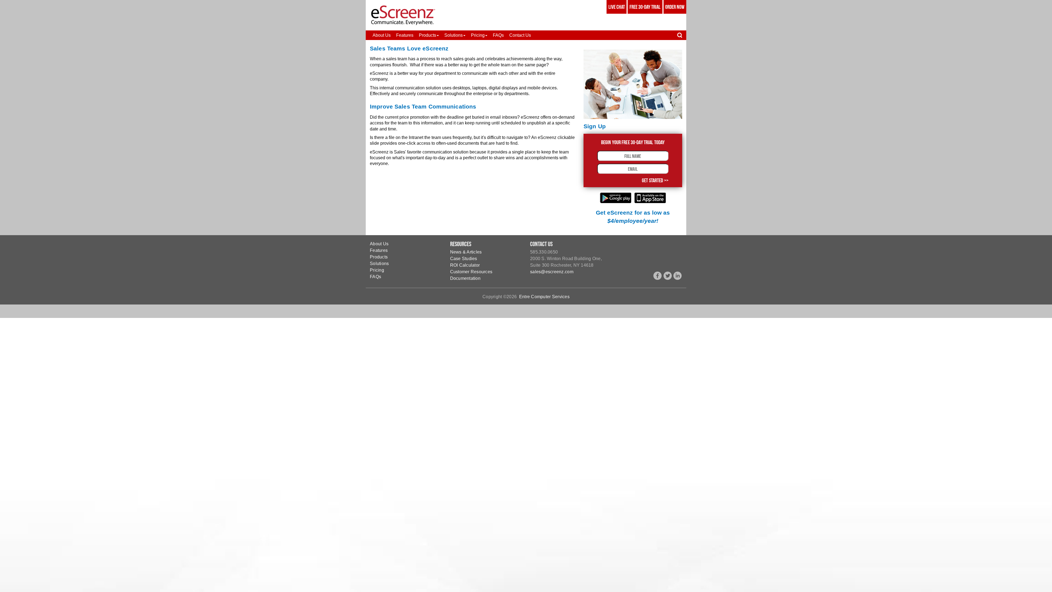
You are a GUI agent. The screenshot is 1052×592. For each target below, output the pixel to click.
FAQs (375, 276)
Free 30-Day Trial (645, 7)
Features (379, 250)
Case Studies (463, 258)
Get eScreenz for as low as (633, 216)
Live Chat (616, 7)
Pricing (377, 270)
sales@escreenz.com (551, 271)
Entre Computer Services (544, 296)
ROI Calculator (465, 265)
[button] (429, 35)
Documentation (465, 278)
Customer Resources (471, 271)
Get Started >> (655, 180)
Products (379, 257)
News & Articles (466, 252)
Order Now (674, 7)
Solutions (379, 263)
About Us (379, 243)
